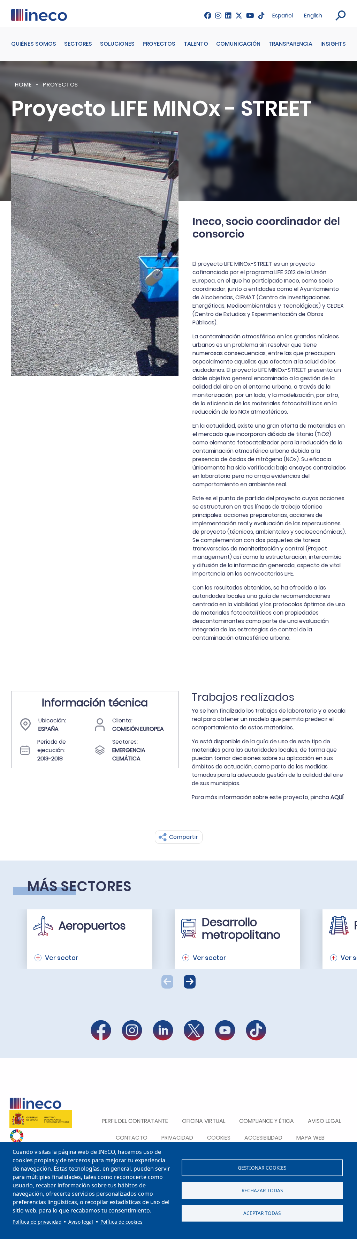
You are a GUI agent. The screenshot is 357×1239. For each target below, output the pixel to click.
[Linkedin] (228, 16)
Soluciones (117, 44)
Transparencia (290, 44)
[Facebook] (207, 16)
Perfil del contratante (135, 1121)
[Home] (39, 13)
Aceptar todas (262, 1213)
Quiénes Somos (33, 44)
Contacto (131, 1138)
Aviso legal (80, 1221)
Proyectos (159, 44)
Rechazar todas (262, 1190)
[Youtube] (250, 16)
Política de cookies (121, 1221)
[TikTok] (261, 16)
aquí (337, 797)
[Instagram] (218, 16)
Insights (333, 44)
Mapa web (310, 1138)
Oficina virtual (203, 1121)
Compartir (183, 837)
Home (23, 85)
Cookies (218, 1138)
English (313, 16)
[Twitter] (238, 16)
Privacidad (177, 1138)
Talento (196, 44)
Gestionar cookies (262, 1167)
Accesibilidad (263, 1138)
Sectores (78, 44)
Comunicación (238, 44)
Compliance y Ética (266, 1121)
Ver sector (61, 957)
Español (282, 16)
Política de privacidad (37, 1221)
